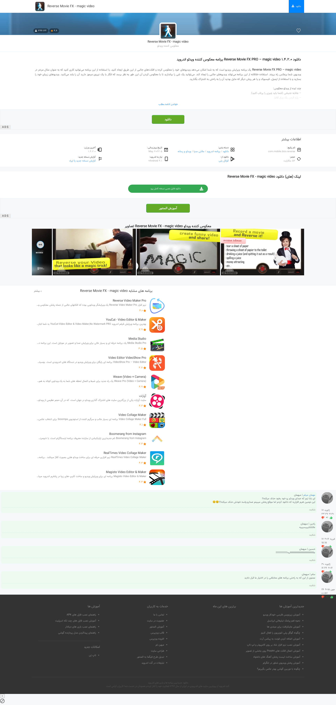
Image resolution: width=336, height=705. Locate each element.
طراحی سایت (157, 651)
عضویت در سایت (155, 621)
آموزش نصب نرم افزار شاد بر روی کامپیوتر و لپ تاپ (273, 645)
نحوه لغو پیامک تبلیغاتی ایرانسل (283, 621)
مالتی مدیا (199, 151)
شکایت (312, 509)
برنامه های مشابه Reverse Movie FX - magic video (116, 291)
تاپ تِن (92, 655)
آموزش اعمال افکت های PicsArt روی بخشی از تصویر (273, 651)
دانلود (168, 119)
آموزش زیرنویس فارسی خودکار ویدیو (281, 615)
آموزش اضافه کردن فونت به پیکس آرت (280, 639)
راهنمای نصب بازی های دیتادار (80, 627)
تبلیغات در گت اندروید (153, 663)
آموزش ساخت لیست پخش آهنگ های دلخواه (276, 657)
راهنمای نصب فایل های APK (81, 615)
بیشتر (37, 291)
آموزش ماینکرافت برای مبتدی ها (283, 627)
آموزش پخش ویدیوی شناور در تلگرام (281, 663)
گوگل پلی (224, 161)
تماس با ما (158, 615)
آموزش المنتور (168, 208)
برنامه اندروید (213, 151)
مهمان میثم (309, 495)
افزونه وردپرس (157, 639)
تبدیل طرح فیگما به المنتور (150, 657)
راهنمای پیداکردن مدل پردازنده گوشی (77, 633)
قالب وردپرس (157, 633)
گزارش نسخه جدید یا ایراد (82, 161)
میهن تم (160, 645)
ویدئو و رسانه (184, 151)
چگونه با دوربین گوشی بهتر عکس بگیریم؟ (278, 669)
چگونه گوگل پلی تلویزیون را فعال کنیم (280, 633)
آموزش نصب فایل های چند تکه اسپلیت (75, 621)
